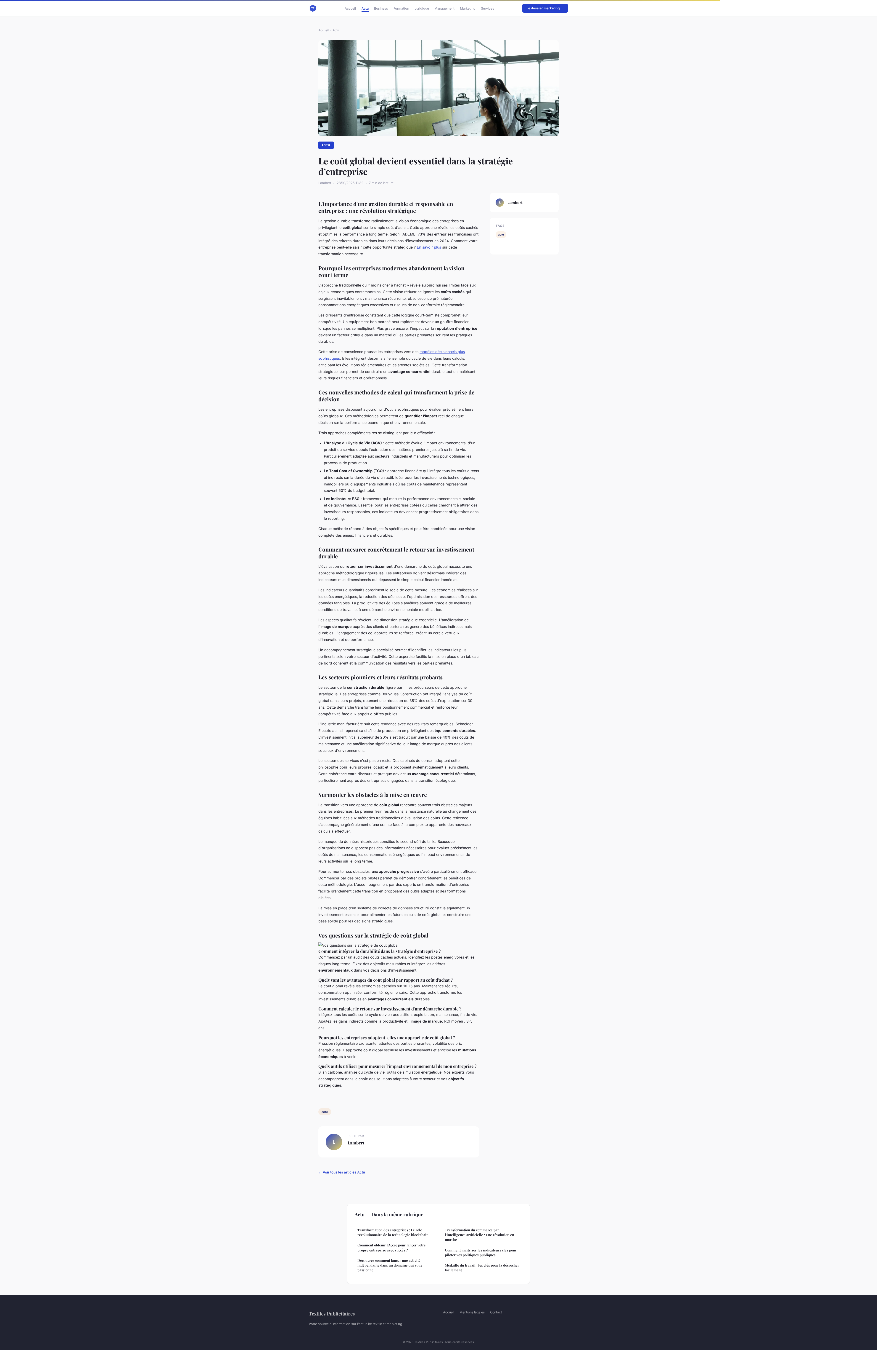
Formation (401, 8)
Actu (365, 8)
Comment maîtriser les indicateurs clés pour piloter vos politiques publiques (481, 1252)
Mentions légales (472, 1312)
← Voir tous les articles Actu (341, 1172)
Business (381, 8)
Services (487, 8)
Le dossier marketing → (545, 8)
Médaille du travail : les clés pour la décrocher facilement (482, 1267)
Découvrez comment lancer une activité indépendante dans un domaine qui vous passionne (389, 1265)
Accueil (350, 8)
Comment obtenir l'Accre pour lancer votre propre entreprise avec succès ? (391, 1247)
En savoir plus (429, 247)
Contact (496, 1312)
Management (444, 8)
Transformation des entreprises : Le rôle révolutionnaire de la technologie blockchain (392, 1232)
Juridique (422, 8)
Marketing (467, 8)
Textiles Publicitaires (332, 1313)
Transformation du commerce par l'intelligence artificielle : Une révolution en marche (479, 1235)
